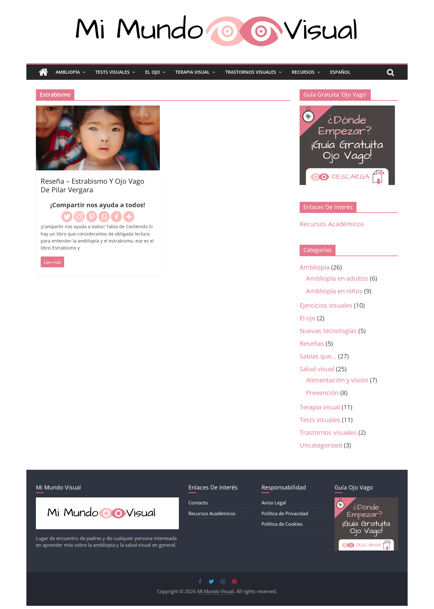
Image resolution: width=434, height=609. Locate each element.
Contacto (198, 502)
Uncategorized (321, 445)
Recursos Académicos (332, 224)
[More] (128, 216)
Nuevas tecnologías (328, 330)
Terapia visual (320, 407)
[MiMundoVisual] (107, 500)
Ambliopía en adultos (337, 278)
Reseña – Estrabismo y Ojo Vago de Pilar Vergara (92, 185)
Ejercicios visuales (326, 305)
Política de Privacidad (284, 513)
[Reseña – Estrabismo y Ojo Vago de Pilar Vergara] (98, 110)
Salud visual (317, 369)
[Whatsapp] (104, 216)
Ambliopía (68, 72)
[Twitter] (66, 216)
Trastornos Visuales (250, 72)
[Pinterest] (91, 216)
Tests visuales (320, 419)
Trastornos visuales (328, 432)
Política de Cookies (281, 524)
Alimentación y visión (337, 380)
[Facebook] (116, 216)
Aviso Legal (273, 502)
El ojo (307, 318)
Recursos (303, 72)
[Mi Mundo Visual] (43, 72)
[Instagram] (79, 216)
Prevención (322, 392)
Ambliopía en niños (334, 291)
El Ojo (152, 72)
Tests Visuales (112, 72)
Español (340, 72)
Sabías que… (318, 356)
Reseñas (312, 343)
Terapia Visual (192, 72)
